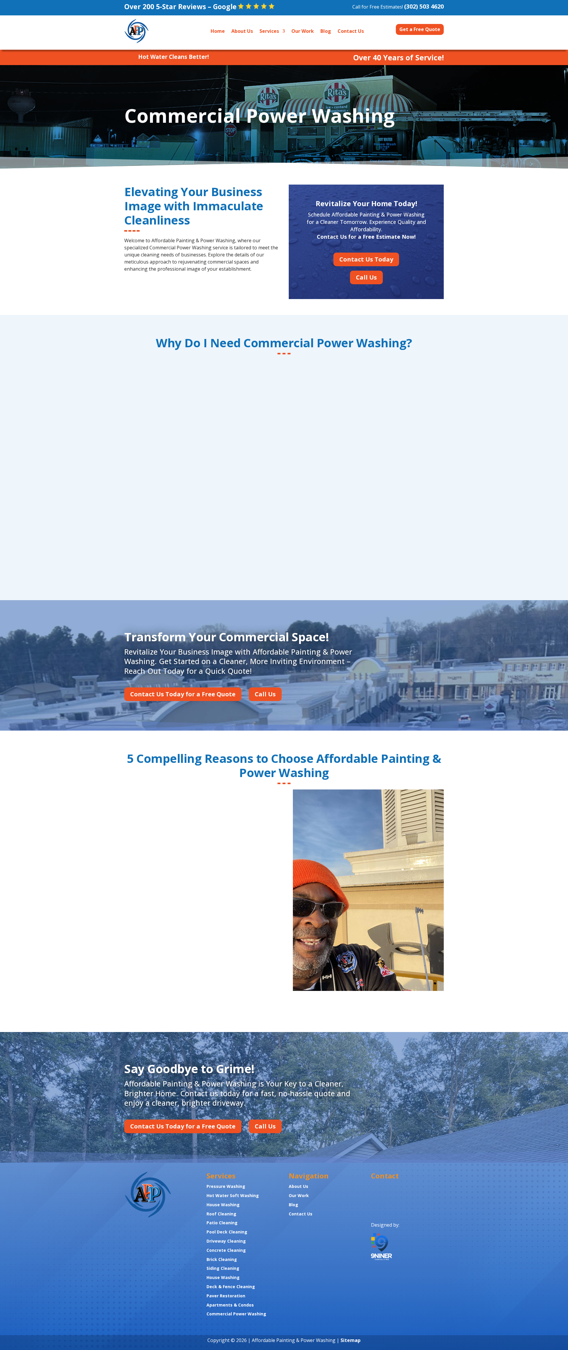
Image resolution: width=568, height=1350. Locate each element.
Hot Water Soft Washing (232, 1195)
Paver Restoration (225, 1296)
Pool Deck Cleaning (226, 1232)
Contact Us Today (366, 259)
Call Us (366, 277)
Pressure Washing (225, 1186)
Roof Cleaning (221, 1214)
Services (269, 31)
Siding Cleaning (222, 1268)
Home (218, 31)
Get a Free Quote (419, 29)
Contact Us (351, 31)
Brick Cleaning (221, 1259)
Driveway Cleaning (226, 1241)
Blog (325, 31)
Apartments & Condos (230, 1305)
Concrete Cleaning (226, 1250)
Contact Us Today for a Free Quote (182, 694)
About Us (242, 31)
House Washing (223, 1204)
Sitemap (351, 1340)
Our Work (302, 31)
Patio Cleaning (222, 1222)
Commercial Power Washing (236, 1314)
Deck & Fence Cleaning (230, 1286)
